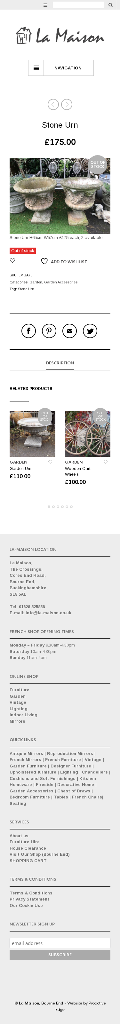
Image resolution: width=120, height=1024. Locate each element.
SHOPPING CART (28, 860)
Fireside (44, 784)
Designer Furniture (71, 766)
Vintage (18, 702)
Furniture (19, 689)
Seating (18, 803)
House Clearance (28, 848)
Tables (61, 797)
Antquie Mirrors (26, 753)
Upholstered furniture (33, 772)
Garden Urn (20, 468)
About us (19, 835)
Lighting (19, 708)
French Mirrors (25, 759)
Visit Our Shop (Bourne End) (40, 854)
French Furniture (63, 759)
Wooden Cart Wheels (77, 471)
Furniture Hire (25, 841)
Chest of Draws (73, 791)
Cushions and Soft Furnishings (43, 778)
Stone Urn (26, 289)
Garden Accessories (60, 282)
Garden (35, 282)
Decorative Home (75, 784)
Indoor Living (23, 714)
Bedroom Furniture (30, 797)
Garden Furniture (28, 766)
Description (60, 363)
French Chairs (87, 797)
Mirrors (17, 721)
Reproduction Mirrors (70, 753)
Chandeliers (95, 772)
